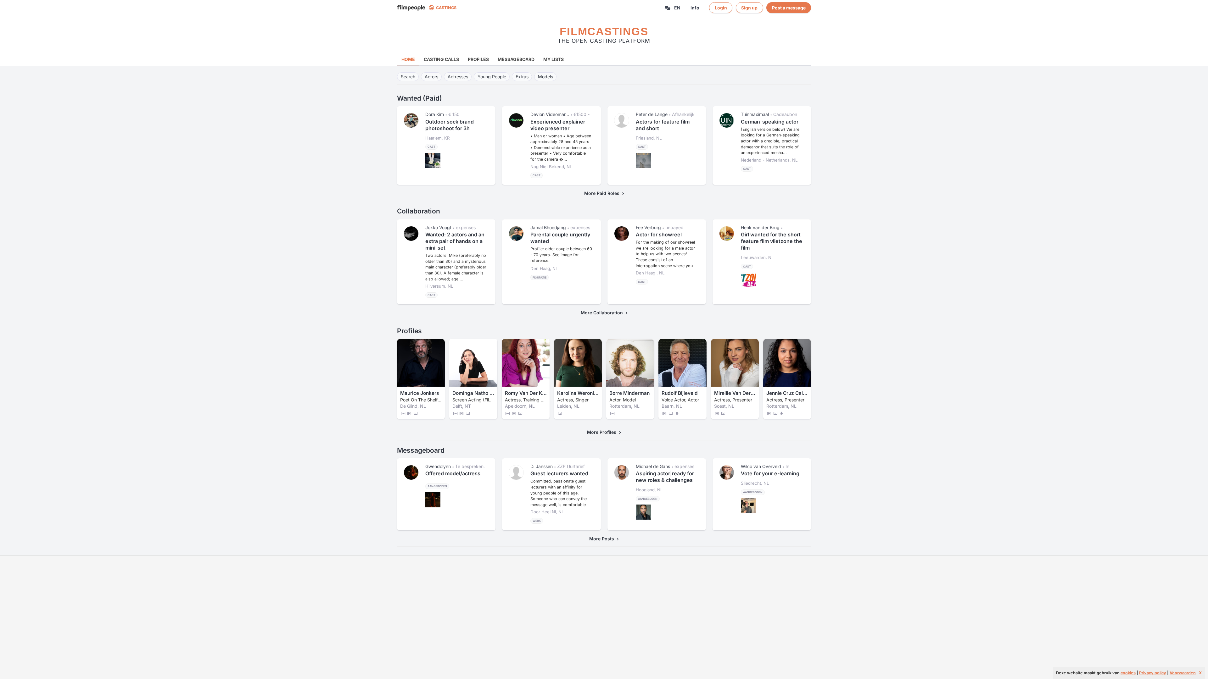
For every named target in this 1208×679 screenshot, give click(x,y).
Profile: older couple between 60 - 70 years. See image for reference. (561, 254)
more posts (603, 538)
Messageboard (516, 59)
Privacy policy (1152, 673)
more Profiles (603, 432)
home (408, 59)
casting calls (441, 59)
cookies (1128, 673)
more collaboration (603, 312)
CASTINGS (446, 7)
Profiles (478, 59)
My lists (553, 59)
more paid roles (603, 193)
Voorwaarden (1183, 673)
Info (695, 7)
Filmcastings (604, 31)
